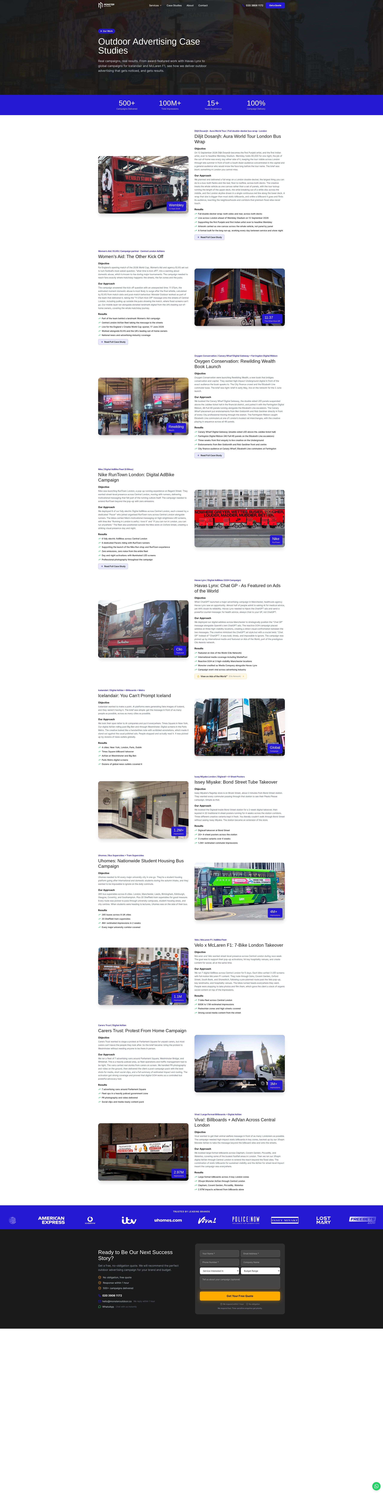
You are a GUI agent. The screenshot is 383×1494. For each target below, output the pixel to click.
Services (154, 5)
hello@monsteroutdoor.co (128, 1301)
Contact (203, 5)
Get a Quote (275, 5)
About (190, 5)
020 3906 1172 (254, 5)
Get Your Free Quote (240, 1296)
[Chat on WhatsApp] (376, 1486)
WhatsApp (119, 1306)
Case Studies (174, 5)
